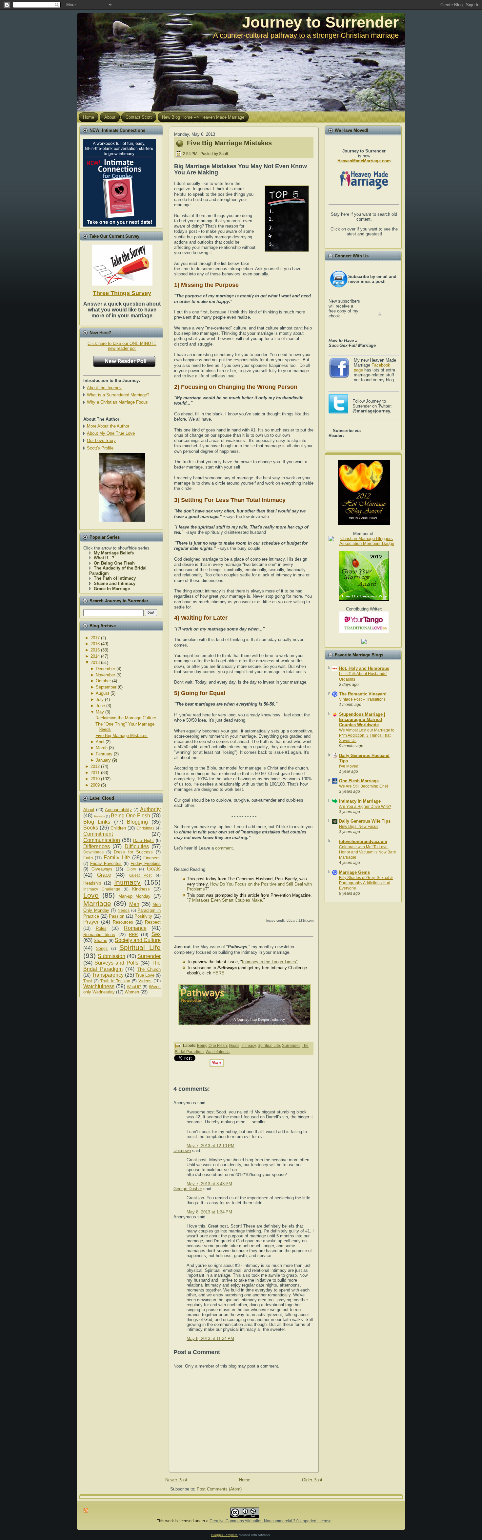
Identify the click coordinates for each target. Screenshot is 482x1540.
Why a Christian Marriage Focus (117, 402)
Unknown (182, 1150)
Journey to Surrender (320, 22)
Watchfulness (98, 986)
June (100, 705)
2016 (95, 643)
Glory (131, 869)
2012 (95, 766)
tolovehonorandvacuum (363, 841)
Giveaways (101, 869)
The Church (149, 969)
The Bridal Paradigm (122, 966)
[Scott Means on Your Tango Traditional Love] (364, 631)
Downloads (93, 852)
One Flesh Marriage (359, 780)
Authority (150, 809)
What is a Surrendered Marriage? (118, 394)
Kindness (141, 889)
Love (91, 895)
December (105, 668)
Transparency (108, 975)
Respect (153, 922)
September (106, 687)
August (102, 693)
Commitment (98, 834)
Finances (152, 857)
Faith (88, 857)
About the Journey (104, 387)
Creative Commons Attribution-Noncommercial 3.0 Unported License (270, 1521)
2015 (95, 650)
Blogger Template (224, 1535)
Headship (92, 883)
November (105, 674)
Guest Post (140, 875)
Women (132, 992)
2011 (95, 772)
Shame (100, 940)
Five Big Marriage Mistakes (121, 735)
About (88, 809)
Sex (156, 934)
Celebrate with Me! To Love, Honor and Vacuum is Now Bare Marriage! (367, 852)
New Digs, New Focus (358, 826)
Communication (101, 840)
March (102, 747)
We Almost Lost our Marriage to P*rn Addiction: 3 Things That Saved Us (366, 735)
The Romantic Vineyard (363, 693)
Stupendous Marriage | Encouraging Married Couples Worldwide (362, 719)
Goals (154, 868)
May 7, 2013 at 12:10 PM (210, 1145)
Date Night (143, 840)
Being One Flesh (130, 815)
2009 (95, 785)
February (104, 753)
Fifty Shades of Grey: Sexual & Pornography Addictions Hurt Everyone (366, 882)
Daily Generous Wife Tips (365, 821)
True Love (144, 975)
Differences (96, 846)
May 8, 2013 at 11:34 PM (210, 1338)
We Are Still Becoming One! (363, 786)
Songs (102, 948)
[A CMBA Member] (122, 520)
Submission (111, 956)
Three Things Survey (122, 293)
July (100, 699)
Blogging (137, 822)
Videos (144, 980)
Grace (104, 875)
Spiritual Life (140, 947)
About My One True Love (111, 433)
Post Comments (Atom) (219, 1489)
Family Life (117, 857)
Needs (124, 910)
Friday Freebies (146, 863)
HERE (218, 972)
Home (244, 1479)
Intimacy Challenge (101, 889)
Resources (123, 922)
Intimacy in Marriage (360, 801)
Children (118, 828)
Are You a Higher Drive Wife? (365, 806)
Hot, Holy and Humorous (364, 668)
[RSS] (86, 1510)
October (103, 680)
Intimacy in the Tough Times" (270, 961)
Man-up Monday (134, 896)
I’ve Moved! (349, 766)
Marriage (97, 903)
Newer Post (176, 1479)
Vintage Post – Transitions (362, 699)
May (100, 712)
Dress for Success (133, 852)
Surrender (149, 956)
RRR (133, 934)
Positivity (143, 916)
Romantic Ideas (99, 934)
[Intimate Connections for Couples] (119, 181)
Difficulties (137, 846)
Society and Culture (138, 940)
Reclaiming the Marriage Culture (125, 717)
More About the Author (108, 426)
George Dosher (187, 1188)
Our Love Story (101, 440)
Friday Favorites (106, 863)
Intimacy (127, 882)
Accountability (118, 809)
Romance (135, 928)
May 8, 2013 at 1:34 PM (209, 1212)
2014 (95, 656)
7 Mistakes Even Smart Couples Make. (226, 900)
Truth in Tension (115, 981)
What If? (134, 987)
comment (224, 848)
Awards (99, 816)
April (100, 741)
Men (134, 904)
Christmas (145, 828)
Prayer (91, 922)
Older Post (312, 1479)
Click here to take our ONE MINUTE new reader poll (122, 346)
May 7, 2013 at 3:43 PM (209, 1183)
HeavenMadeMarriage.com (364, 160)
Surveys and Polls (116, 963)
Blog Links (96, 822)
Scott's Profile (100, 448)
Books (90, 827)
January (103, 760)
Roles (101, 928)
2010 (95, 778)
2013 (95, 662)
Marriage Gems (354, 872)
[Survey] (122, 263)
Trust (87, 981)
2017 (95, 637)
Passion (116, 916)
